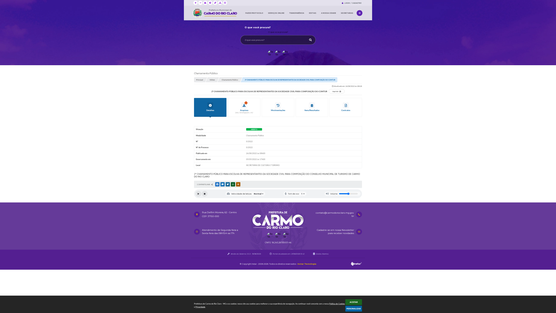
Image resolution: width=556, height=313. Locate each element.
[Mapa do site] (220, 3)
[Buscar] (310, 40)
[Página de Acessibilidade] (225, 3)
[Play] (198, 194)
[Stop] (204, 194)
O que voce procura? (278, 32)
